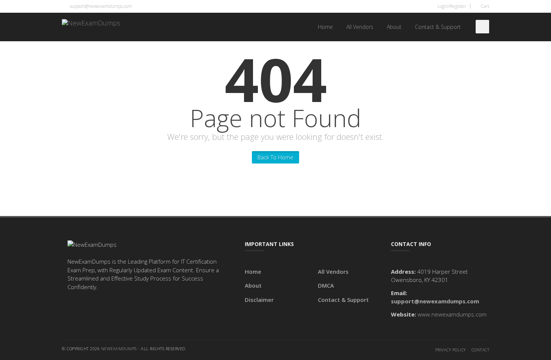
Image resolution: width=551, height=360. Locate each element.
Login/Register (451, 6)
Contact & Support (438, 26)
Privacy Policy (450, 349)
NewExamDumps (119, 348)
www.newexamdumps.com (452, 314)
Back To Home (275, 157)
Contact (481, 349)
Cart (484, 6)
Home (325, 26)
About (394, 26)
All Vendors (359, 26)
